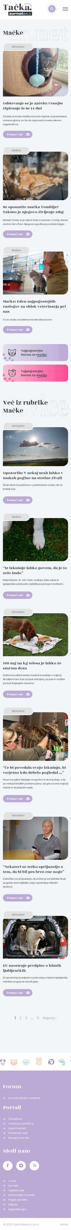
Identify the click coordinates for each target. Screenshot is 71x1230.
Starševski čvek (18, 1133)
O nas (12, 1181)
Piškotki (12, 1204)
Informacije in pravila (21, 1195)
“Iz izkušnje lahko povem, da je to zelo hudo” (35, 570)
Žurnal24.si (15, 1119)
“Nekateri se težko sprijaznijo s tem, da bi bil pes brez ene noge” (33, 869)
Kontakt (13, 1185)
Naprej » (50, 1018)
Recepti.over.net (18, 1138)
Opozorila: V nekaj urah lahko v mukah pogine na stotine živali (33, 475)
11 (38, 1018)
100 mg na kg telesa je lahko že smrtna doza (32, 665)
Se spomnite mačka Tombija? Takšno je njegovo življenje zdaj (33, 209)
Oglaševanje (16, 1190)
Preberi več (15, 134)
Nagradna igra (17, 1209)
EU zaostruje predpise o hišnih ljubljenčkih (32, 968)
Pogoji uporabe (17, 1200)
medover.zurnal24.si (21, 1123)
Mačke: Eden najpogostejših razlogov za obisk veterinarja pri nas (34, 306)
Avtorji (64, 1224)
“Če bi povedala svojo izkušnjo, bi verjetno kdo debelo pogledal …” (34, 770)
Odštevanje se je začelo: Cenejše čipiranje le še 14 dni (33, 105)
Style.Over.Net (17, 1128)
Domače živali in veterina (24, 1098)
